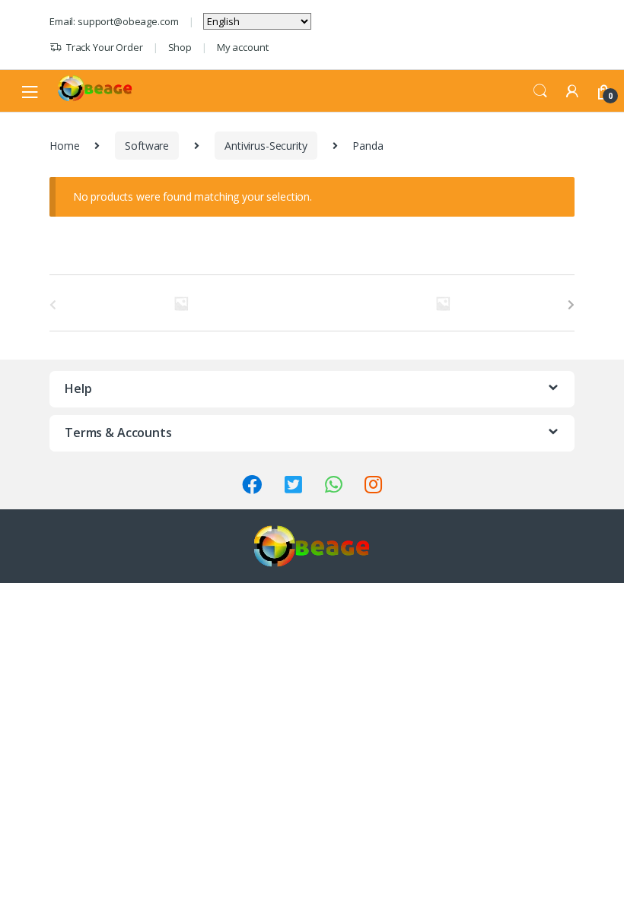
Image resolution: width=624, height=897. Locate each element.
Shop (180, 47)
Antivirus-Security (265, 145)
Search (540, 91)
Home (64, 145)
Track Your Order (104, 47)
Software (147, 145)
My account (243, 47)
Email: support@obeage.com (114, 21)
